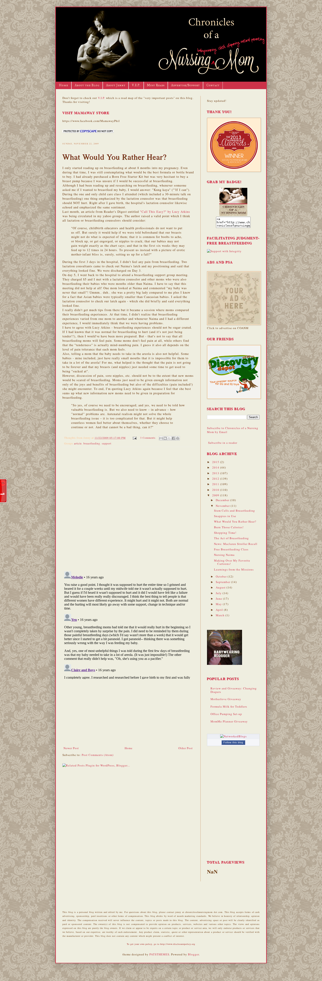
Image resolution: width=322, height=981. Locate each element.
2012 (216, 479)
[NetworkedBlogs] (233, 736)
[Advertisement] (128, 713)
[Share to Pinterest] (177, 438)
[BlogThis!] (165, 438)
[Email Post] (134, 437)
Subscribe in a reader (222, 443)
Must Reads (156, 85)
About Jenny (115, 85)
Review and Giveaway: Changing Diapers (234, 690)
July (219, 593)
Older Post (185, 748)
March (220, 615)
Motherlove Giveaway (226, 699)
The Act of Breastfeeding (231, 538)
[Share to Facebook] (173, 438)
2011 (216, 484)
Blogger (193, 954)
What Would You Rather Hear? (235, 521)
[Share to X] (169, 438)
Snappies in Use (225, 516)
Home (63, 85)
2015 (216, 462)
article (78, 443)
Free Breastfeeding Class (231, 549)
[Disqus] (128, 507)
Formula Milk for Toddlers (229, 706)
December (223, 500)
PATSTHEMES (159, 954)
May (219, 604)
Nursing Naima (224, 555)
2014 (216, 467)
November (223, 506)
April (220, 610)
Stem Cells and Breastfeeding (234, 511)
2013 (216, 473)
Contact (212, 85)
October (222, 576)
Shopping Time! (225, 533)
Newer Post (71, 748)
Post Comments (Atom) (97, 755)
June (219, 599)
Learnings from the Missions (234, 569)
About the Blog (87, 85)
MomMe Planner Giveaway (229, 721)
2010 (216, 490)
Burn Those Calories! (229, 527)
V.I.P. (136, 85)
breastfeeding (91, 443)
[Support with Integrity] (224, 251)
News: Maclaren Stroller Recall (235, 544)
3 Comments (148, 437)
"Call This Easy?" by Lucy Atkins (165, 212)
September (223, 582)
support (106, 443)
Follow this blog (233, 742)
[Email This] (161, 438)
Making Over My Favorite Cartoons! (232, 562)
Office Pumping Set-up (226, 714)
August (221, 587)
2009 (216, 495)
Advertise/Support (185, 85)
